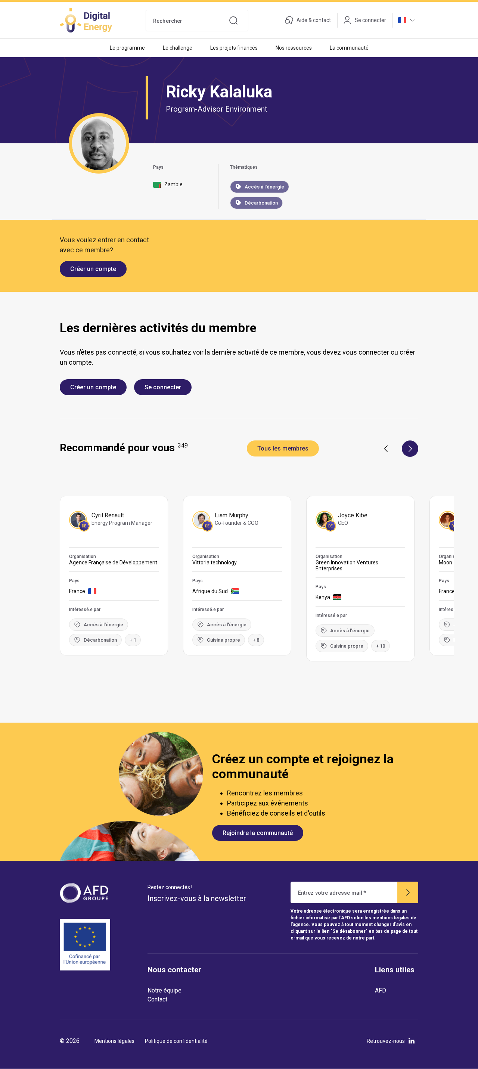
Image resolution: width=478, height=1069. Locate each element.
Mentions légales (114, 1041)
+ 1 (133, 640)
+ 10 (380, 646)
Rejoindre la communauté (258, 832)
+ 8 (256, 640)
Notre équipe (164, 990)
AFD (380, 990)
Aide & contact (314, 20)
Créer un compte (93, 268)
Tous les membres (282, 448)
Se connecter (163, 387)
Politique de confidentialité (176, 1041)
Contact (157, 999)
